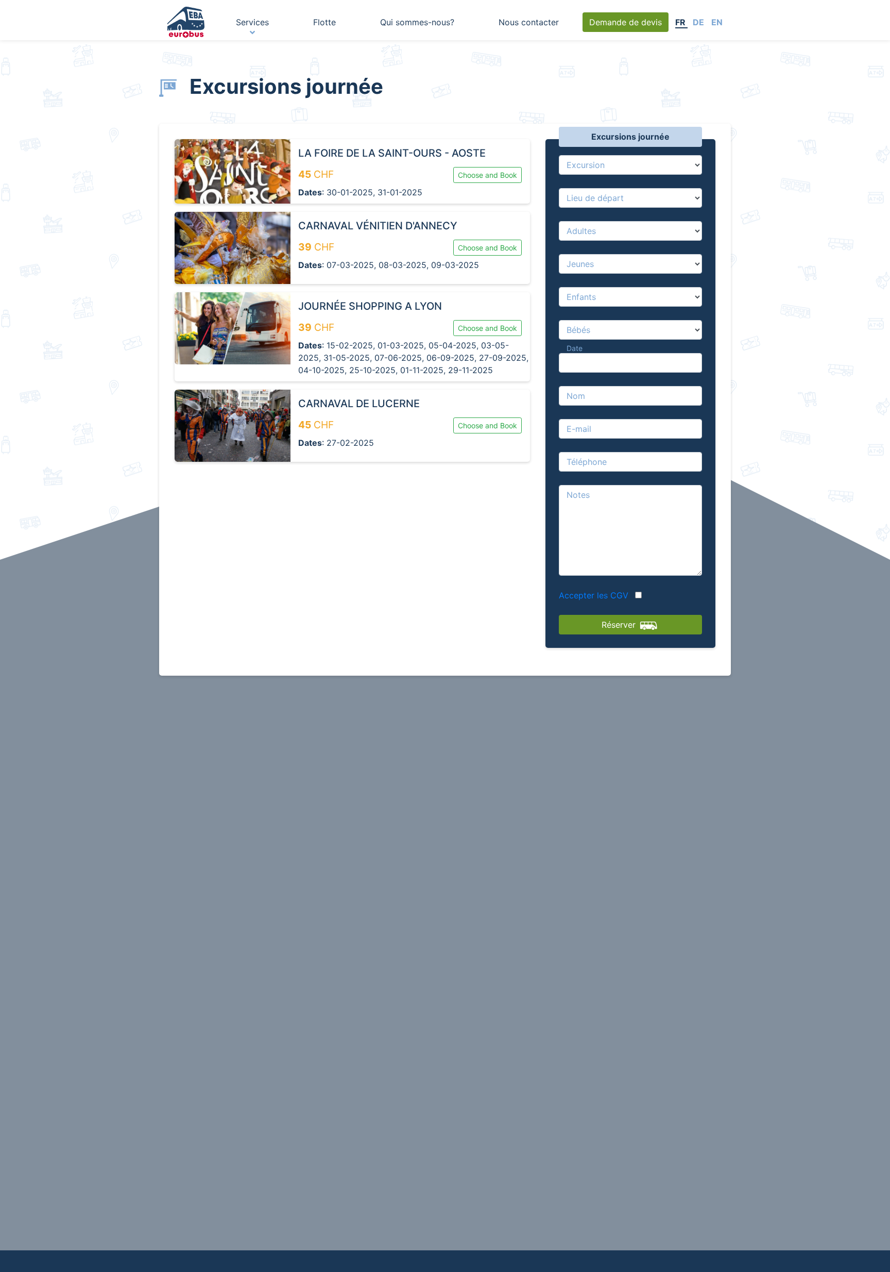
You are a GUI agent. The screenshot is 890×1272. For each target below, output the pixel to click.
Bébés (578, 330)
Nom (576, 396)
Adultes (581, 231)
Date (575, 348)
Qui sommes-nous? (417, 22)
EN (717, 22)
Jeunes (580, 264)
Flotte (324, 22)
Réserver (620, 625)
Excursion (586, 165)
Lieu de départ (595, 198)
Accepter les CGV (595, 595)
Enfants (581, 297)
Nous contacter (529, 22)
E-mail (579, 429)
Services (252, 22)
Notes (578, 495)
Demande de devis (625, 22)
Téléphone (587, 462)
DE (699, 22)
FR (681, 22)
